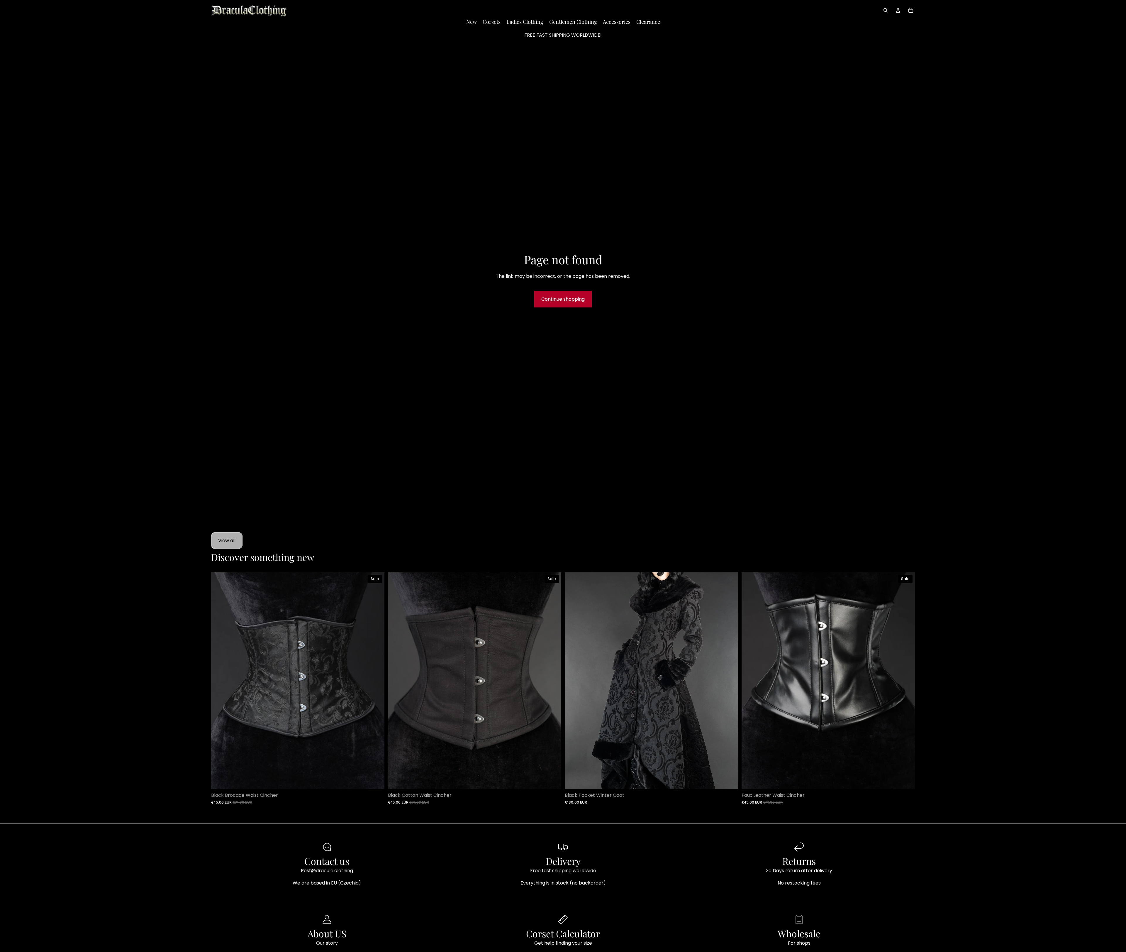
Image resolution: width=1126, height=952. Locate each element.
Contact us (326, 861)
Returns (799, 861)
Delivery (563, 861)
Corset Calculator (563, 933)
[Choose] (375, 780)
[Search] (885, 10)
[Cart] (910, 10)
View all (226, 540)
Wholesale (799, 933)
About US (327, 933)
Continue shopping (563, 299)
